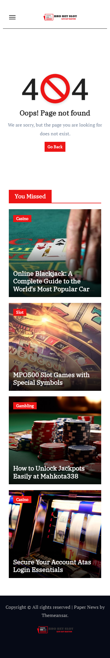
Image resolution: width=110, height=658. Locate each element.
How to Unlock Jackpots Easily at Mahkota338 (49, 472)
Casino (22, 218)
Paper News (86, 607)
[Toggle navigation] (12, 17)
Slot (19, 312)
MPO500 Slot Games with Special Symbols (51, 378)
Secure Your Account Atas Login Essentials (52, 566)
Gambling (25, 405)
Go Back (55, 146)
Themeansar (54, 615)
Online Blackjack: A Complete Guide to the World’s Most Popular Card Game (53, 285)
